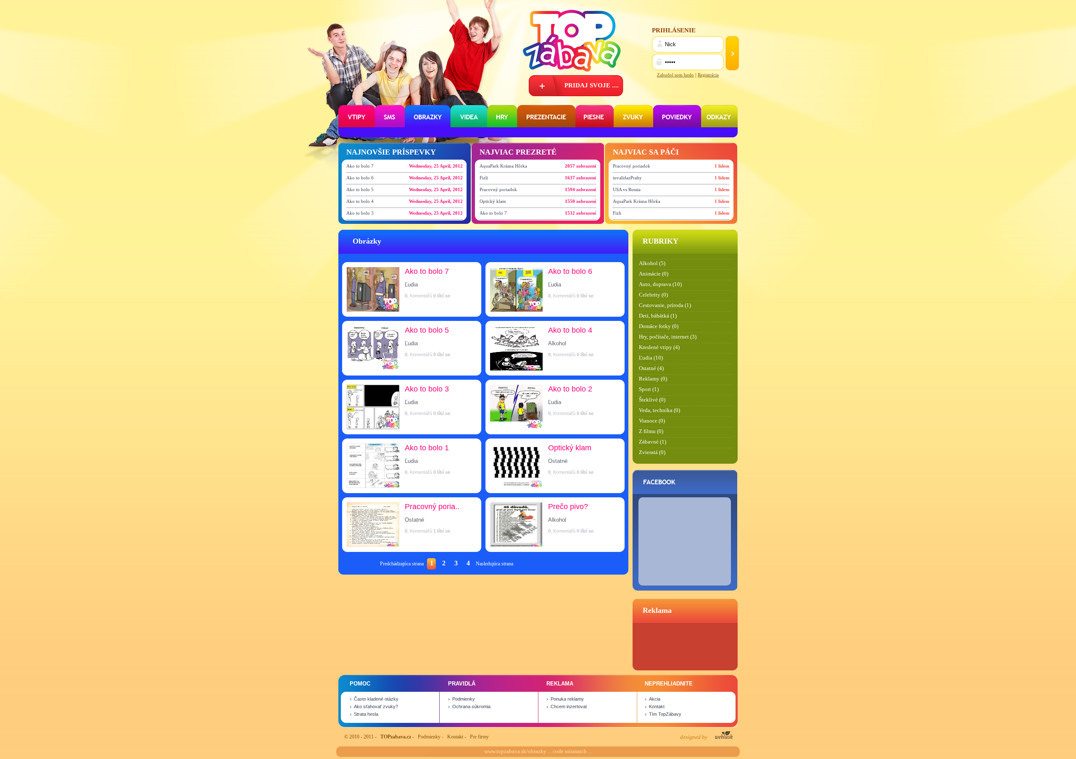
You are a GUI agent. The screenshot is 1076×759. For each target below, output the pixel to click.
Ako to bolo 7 (360, 165)
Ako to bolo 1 (427, 448)
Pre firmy (479, 736)
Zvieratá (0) (652, 452)
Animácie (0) (653, 274)
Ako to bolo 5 (360, 189)
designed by (694, 737)
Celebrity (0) (653, 295)
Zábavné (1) (652, 442)
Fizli (484, 177)
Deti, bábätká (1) (658, 316)
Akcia (654, 698)
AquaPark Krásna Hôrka (503, 165)
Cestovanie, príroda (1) (665, 305)
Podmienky (463, 698)
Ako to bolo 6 (360, 177)
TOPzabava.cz (395, 736)
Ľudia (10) (651, 358)
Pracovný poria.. (432, 506)
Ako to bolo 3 (360, 212)
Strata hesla (366, 714)
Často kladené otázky (376, 698)
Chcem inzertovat (569, 706)
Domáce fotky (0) (658, 326)
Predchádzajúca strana (402, 564)
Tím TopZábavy (665, 714)
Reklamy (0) (653, 379)
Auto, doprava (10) (660, 284)
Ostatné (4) (651, 368)
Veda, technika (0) (659, 410)
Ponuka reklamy (567, 698)
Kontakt (657, 706)
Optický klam (493, 201)
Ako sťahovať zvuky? (376, 706)
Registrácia (708, 74)
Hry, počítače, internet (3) (667, 337)
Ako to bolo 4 (360, 201)
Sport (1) (649, 389)
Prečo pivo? (568, 506)
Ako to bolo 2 (570, 389)
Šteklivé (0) (652, 400)
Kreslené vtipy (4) (659, 347)
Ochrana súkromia (471, 706)
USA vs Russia (627, 189)
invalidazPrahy (627, 177)
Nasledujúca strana (494, 564)
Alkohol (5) (652, 263)
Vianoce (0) (652, 421)
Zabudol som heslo (675, 74)
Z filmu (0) (651, 431)
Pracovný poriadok (498, 189)
